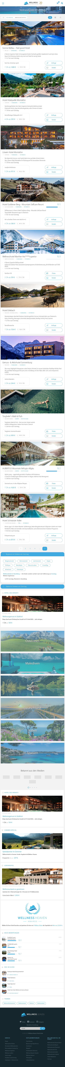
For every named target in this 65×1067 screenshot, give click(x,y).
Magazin (28, 1048)
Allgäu (48, 561)
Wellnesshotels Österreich (53, 1047)
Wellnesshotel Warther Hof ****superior (19, 256)
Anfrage (53, 63)
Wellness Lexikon (9, 1053)
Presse (6, 1041)
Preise (54, 273)
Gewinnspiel (8, 1055)
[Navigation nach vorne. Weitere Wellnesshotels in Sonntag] (44, 549)
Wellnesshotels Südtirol (53, 1054)
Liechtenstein (37, 561)
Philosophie (29, 1057)
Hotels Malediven (51, 1056)
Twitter (23, 1022)
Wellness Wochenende (9, 1003)
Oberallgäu (20, 569)
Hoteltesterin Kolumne (31, 1050)
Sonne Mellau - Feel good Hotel (16, 48)
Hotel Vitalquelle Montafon (14, 100)
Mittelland (8, 569)
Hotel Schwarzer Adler (12, 520)
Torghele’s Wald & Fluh (12, 416)
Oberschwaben (32, 565)
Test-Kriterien (29, 1041)
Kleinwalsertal (24, 561)
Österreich (22, 50)
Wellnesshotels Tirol (52, 1049)
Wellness (32, 1003)
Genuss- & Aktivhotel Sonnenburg (17, 362)
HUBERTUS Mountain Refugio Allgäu (18, 468)
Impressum (7, 1060)
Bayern (17, 418)
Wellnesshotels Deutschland (54, 1042)
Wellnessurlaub (22, 1003)
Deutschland (24, 418)
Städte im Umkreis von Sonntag (16, 586)
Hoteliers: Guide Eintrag (11, 1057)
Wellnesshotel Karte (10, 1043)
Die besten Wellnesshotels (11, 1046)
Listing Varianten (30, 1060)
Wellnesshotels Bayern (52, 1045)
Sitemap (49, 1059)
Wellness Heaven (30, 1055)
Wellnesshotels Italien (52, 1052)
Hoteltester (29, 1046)
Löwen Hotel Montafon (12, 152)
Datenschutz (15, 1060)
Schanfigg (45, 565)
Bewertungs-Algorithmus (32, 1043)
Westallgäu (19, 565)
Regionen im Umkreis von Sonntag (17, 554)
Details (54, 68)
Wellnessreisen (41, 1003)
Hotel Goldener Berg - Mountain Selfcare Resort (23, 204)
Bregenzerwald (9, 561)
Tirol (19, 523)
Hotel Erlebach (8, 310)
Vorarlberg (14, 50)
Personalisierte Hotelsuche (11, 1048)
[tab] (32, 554)
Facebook (31, 1022)
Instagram (41, 1022)
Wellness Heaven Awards (32, 1053)
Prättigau (7, 565)
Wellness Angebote (10, 1050)
